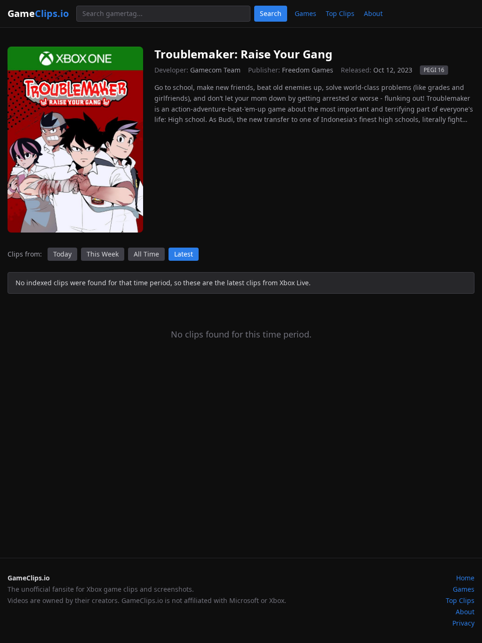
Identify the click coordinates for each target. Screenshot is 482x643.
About (373, 13)
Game (38, 13)
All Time (146, 253)
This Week (103, 253)
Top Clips (340, 13)
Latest (183, 253)
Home (465, 577)
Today (62, 253)
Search (270, 13)
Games (305, 13)
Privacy (463, 623)
